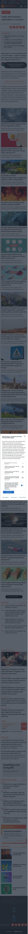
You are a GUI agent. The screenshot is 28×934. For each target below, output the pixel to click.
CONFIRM (8, 492)
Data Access (14, 497)
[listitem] (14, 463)
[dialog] (14, 467)
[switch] (22, 467)
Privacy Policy (22, 497)
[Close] (25, 436)
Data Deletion (5, 497)
